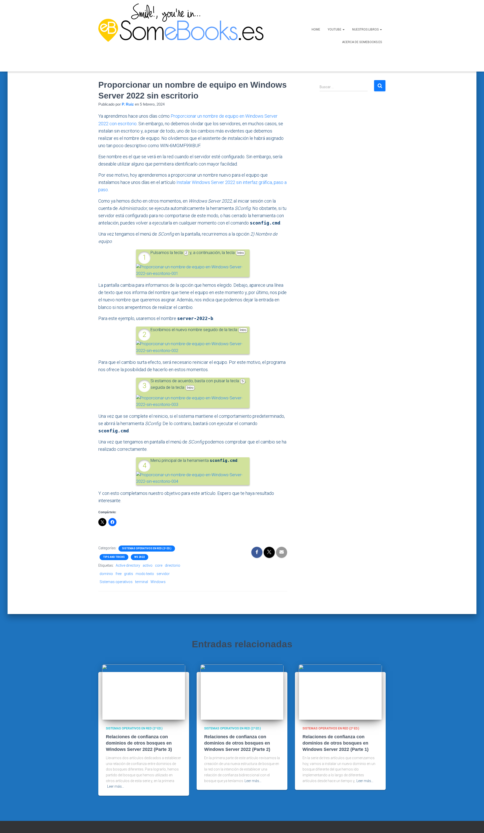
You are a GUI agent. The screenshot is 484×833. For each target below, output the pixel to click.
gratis (128, 574)
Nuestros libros (365, 29)
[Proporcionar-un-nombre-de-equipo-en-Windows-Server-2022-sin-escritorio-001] (193, 270)
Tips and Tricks (114, 557)
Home (316, 29)
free (118, 574)
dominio (106, 574)
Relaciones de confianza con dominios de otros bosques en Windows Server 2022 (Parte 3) (139, 743)
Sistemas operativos (116, 582)
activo (148, 565)
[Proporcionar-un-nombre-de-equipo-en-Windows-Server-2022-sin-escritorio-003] (193, 401)
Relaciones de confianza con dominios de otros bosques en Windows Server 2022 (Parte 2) (237, 743)
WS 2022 (139, 557)
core (158, 565)
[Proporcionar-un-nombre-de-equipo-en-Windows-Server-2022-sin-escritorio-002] (193, 347)
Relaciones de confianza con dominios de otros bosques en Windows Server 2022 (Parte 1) (335, 743)
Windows (158, 582)
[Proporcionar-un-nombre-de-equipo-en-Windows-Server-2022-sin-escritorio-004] (193, 478)
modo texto (145, 574)
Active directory (128, 565)
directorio (172, 565)
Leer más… (115, 786)
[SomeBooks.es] (179, 36)
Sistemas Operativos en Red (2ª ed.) (146, 548)
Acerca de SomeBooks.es (362, 42)
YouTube (335, 29)
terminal (141, 582)
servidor (163, 574)
